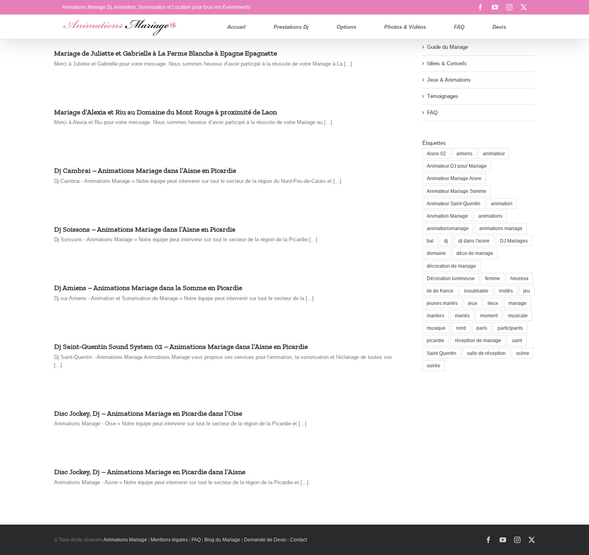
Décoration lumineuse (451, 278)
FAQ (432, 113)
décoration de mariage (451, 265)
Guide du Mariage (447, 47)
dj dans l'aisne (474, 240)
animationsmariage (448, 228)
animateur (494, 153)
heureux (519, 278)
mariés (462, 315)
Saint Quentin (441, 353)
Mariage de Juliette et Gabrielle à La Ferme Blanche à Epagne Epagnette (165, 53)
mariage (517, 303)
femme (492, 278)
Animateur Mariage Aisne (454, 178)
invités (506, 290)
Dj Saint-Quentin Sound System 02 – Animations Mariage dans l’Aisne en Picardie (181, 346)
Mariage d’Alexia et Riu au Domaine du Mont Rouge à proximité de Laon (165, 112)
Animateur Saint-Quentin (453, 203)
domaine (436, 253)
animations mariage (500, 228)
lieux (493, 303)
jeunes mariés (442, 303)
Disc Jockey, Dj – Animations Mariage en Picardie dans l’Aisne (149, 471)
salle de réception (486, 353)
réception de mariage (478, 340)
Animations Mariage (125, 540)
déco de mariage (474, 253)
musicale (518, 315)
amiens (464, 153)
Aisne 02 (436, 153)
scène (522, 353)
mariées (435, 315)
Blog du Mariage (222, 540)
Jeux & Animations (449, 80)
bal (430, 240)
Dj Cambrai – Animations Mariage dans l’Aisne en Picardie (145, 170)
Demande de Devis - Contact (275, 540)
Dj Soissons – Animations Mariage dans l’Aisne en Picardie (144, 229)
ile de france (440, 290)
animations (490, 215)
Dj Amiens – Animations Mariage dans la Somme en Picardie (148, 287)
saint (517, 340)
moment (489, 315)
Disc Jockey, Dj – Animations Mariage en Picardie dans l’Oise (148, 413)
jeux (472, 303)
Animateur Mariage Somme (456, 191)
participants (510, 328)
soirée (433, 365)
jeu (526, 290)
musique (436, 328)
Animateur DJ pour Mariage (457, 165)
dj (446, 240)
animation (501, 203)
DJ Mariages (514, 240)
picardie (435, 340)
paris (481, 328)
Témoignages (442, 96)
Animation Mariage (447, 215)
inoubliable (476, 290)
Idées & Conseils (447, 63)
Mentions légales (169, 540)
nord (461, 328)
